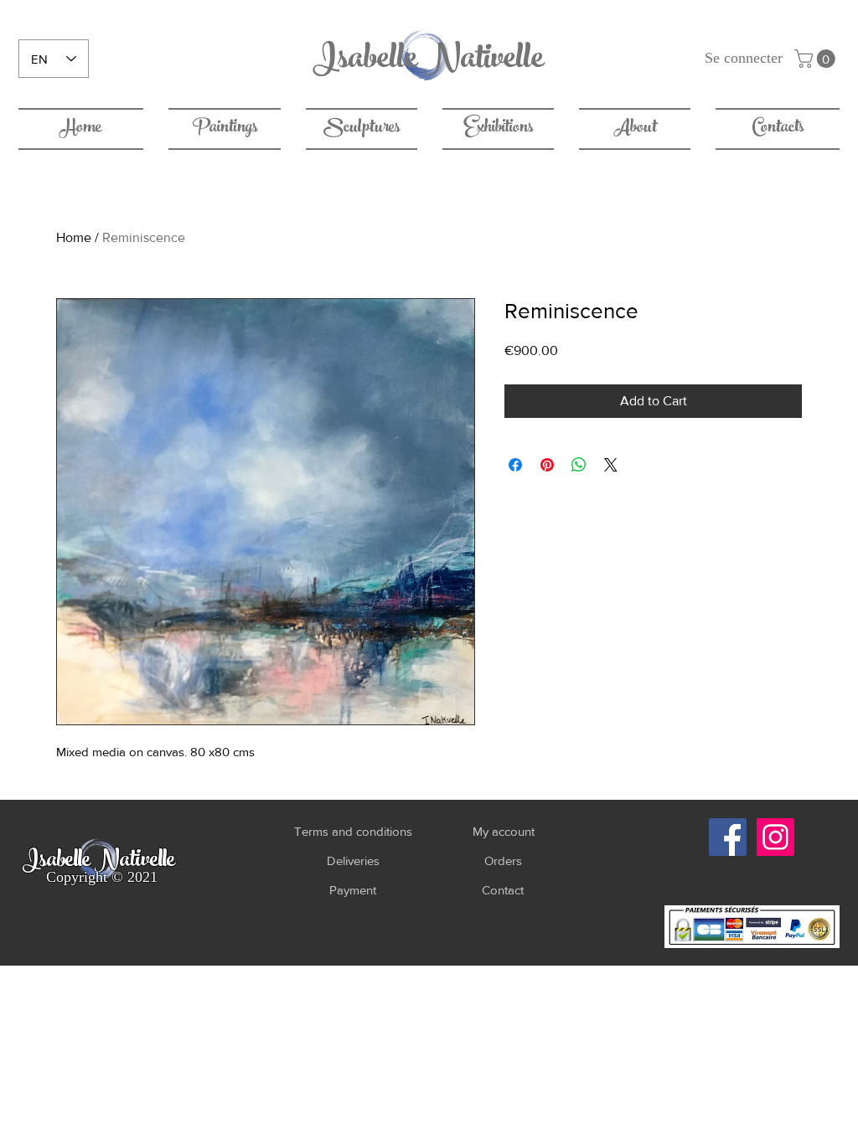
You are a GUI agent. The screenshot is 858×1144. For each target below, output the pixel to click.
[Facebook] (728, 837)
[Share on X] (611, 465)
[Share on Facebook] (515, 465)
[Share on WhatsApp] (579, 465)
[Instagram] (775, 837)
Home (73, 237)
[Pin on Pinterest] (547, 465)
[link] (817, 58)
